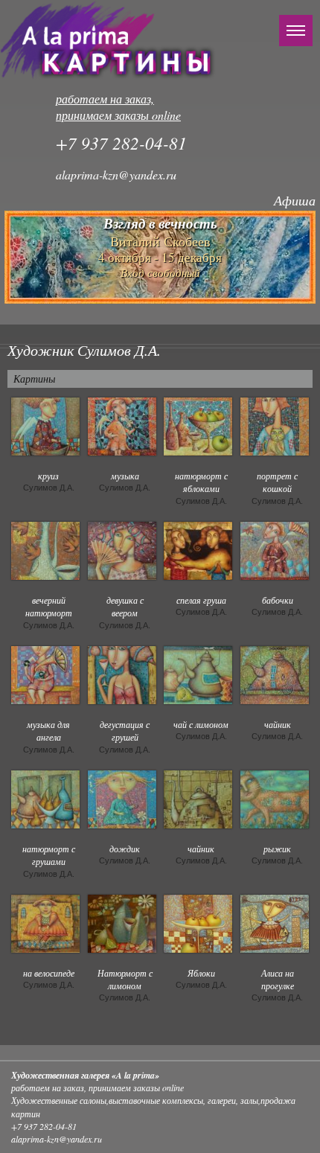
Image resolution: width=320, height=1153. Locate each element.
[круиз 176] (45, 425)
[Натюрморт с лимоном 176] (122, 922)
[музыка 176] (122, 425)
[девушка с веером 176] (122, 549)
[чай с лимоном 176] (198, 674)
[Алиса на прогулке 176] (274, 922)
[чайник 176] (274, 674)
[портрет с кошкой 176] (274, 425)
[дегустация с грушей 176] (122, 674)
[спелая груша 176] (198, 549)
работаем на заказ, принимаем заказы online (118, 107)
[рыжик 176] (274, 798)
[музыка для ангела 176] (45, 674)
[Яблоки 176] (198, 922)
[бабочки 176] (274, 549)
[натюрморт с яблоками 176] (198, 425)
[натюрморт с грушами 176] (45, 798)
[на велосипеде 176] (45, 922)
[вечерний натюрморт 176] (45, 549)
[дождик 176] (122, 798)
